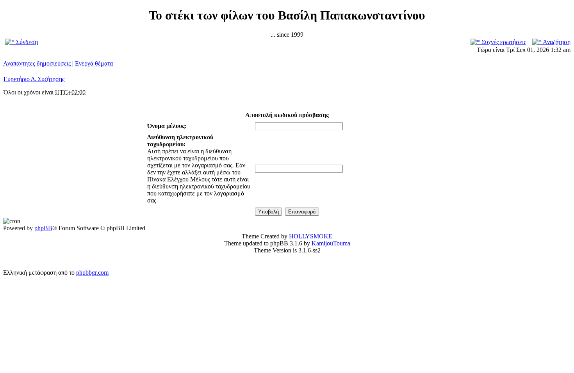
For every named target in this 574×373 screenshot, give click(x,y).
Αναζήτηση (556, 42)
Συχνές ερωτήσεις (503, 42)
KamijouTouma (331, 243)
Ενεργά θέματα (94, 63)
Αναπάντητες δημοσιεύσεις (37, 63)
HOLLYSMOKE (310, 236)
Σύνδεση (26, 42)
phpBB (43, 228)
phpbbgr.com (92, 272)
